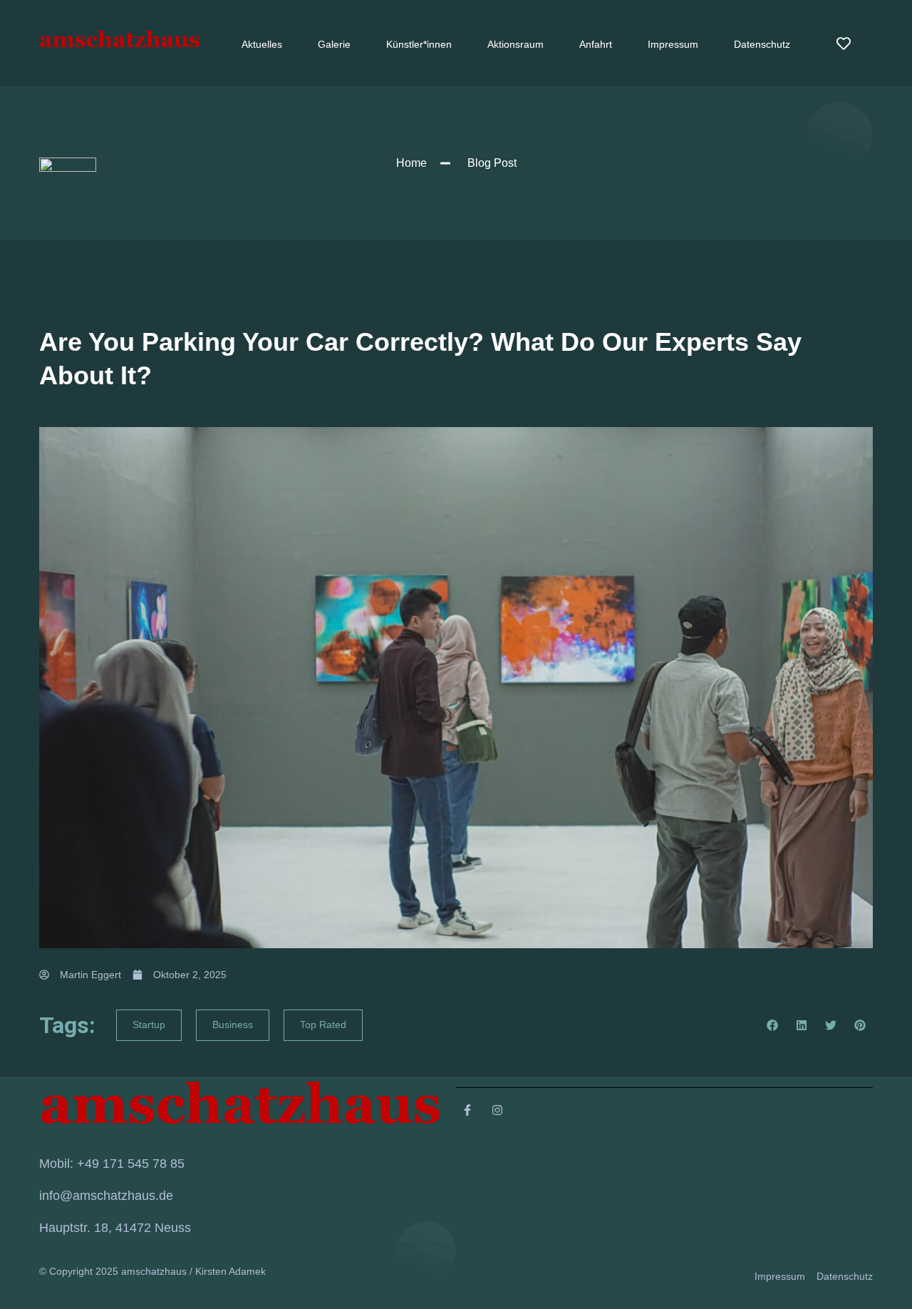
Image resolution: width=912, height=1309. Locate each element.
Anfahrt (595, 44)
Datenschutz (762, 44)
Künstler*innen (419, 44)
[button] (772, 1025)
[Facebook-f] (467, 1110)
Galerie (334, 44)
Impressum (673, 44)
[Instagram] (497, 1110)
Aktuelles (262, 44)
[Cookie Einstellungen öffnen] (31, 1290)
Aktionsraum (515, 44)
